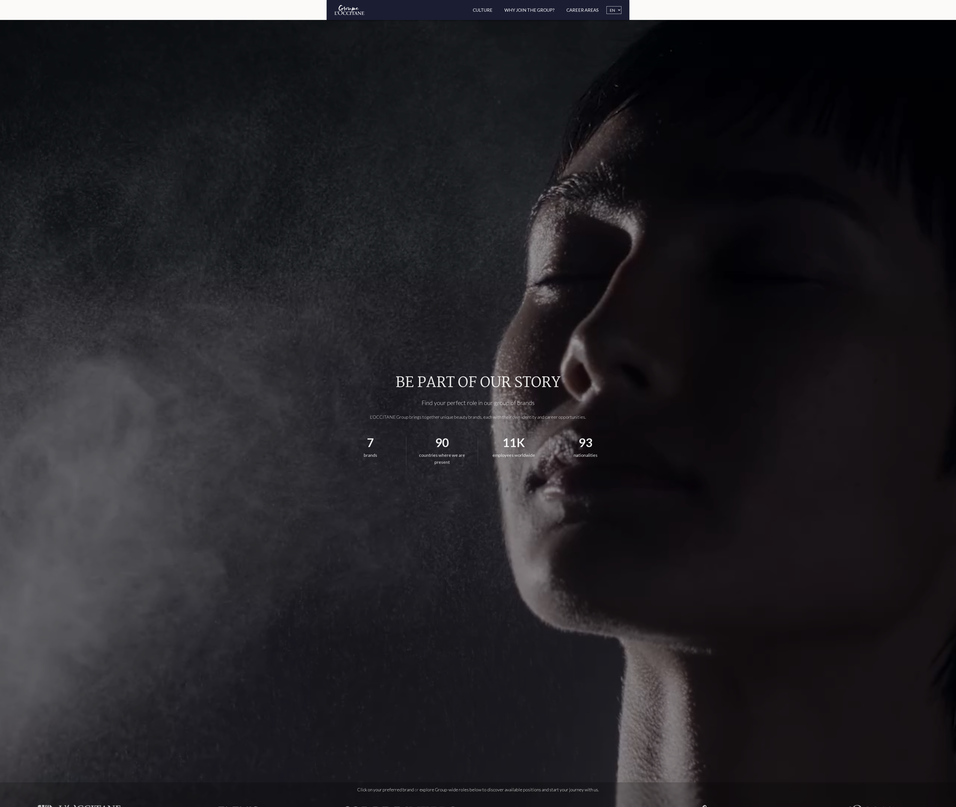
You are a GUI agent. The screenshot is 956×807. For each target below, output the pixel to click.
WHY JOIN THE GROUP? (529, 10)
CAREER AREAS (582, 10)
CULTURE (482, 10)
